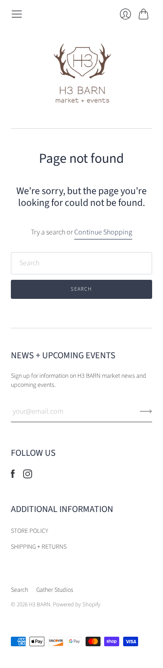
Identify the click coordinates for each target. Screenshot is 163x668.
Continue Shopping (103, 232)
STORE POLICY (29, 531)
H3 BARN (39, 604)
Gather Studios (54, 590)
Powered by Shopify (77, 604)
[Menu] (16, 14)
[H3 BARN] (81, 74)
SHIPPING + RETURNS (39, 546)
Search (19, 590)
